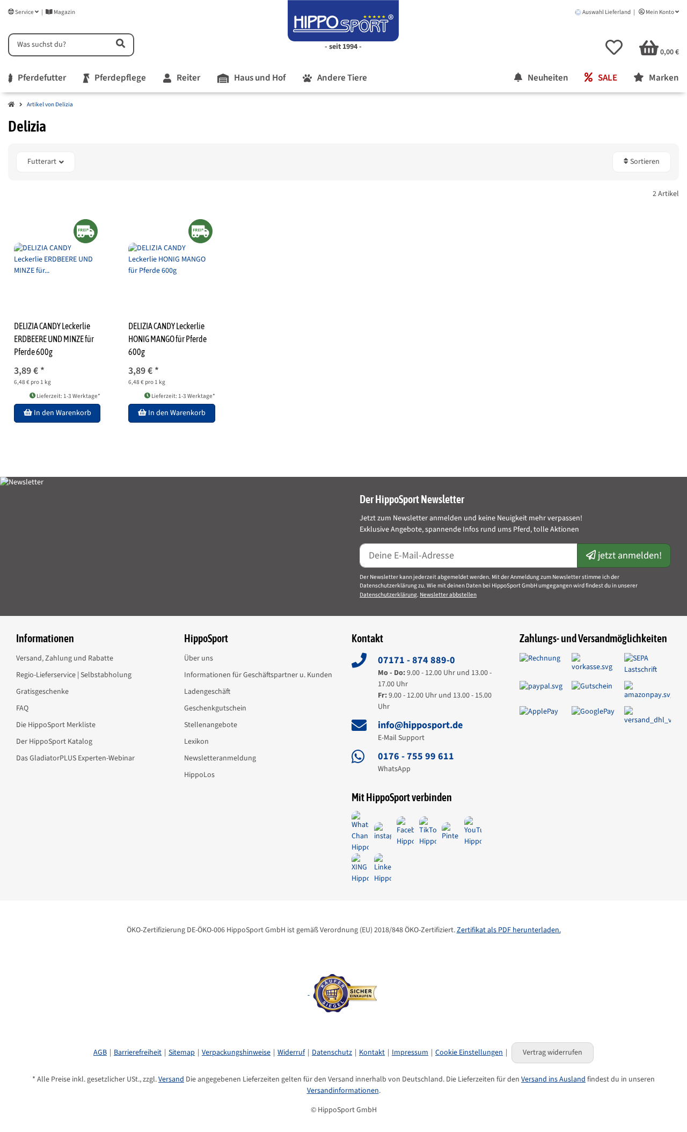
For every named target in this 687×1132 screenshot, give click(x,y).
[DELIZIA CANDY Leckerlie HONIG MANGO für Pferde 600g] (171, 259)
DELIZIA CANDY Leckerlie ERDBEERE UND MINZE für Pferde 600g (54, 339)
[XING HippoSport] (360, 868)
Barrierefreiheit (138, 1052)
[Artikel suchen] (119, 44)
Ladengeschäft (207, 691)
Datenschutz (332, 1052)
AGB (100, 1052)
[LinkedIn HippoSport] (382, 868)
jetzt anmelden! (629, 555)
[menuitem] (37, 78)
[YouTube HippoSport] (472, 831)
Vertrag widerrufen (552, 1052)
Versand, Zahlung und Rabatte (64, 658)
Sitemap (182, 1052)
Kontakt (372, 1052)
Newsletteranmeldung (220, 758)
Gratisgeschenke (42, 691)
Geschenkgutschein (215, 708)
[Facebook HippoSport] (405, 831)
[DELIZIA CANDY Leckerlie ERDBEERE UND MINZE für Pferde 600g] (57, 259)
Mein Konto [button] (660, 12)
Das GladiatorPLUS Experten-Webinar (75, 758)
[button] (614, 47)
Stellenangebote (210, 725)
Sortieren (644, 161)
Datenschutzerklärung (388, 595)
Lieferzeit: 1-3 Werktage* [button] (67, 396)
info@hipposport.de (420, 725)
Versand (171, 1079)
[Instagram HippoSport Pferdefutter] (382, 831)
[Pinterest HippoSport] (450, 831)
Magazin (64, 12)
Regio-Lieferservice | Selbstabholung (73, 675)
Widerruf (291, 1052)
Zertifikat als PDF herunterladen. (509, 930)
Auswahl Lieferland (606, 12)
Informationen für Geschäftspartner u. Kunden (258, 675)
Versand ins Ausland (553, 1079)
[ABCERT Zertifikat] (343, 947)
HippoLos (199, 775)
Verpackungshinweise (236, 1052)
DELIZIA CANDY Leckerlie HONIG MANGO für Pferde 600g (167, 339)
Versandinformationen (343, 1090)
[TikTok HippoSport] (427, 831)
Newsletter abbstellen (448, 595)
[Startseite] (11, 105)
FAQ (22, 708)
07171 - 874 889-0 (416, 660)
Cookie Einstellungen (469, 1052)
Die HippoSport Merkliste (56, 725)
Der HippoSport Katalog (54, 741)
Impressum (410, 1052)
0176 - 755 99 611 (416, 756)
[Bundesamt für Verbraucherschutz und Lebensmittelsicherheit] (309, 992)
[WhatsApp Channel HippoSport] (360, 831)
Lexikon (196, 741)
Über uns (198, 658)
